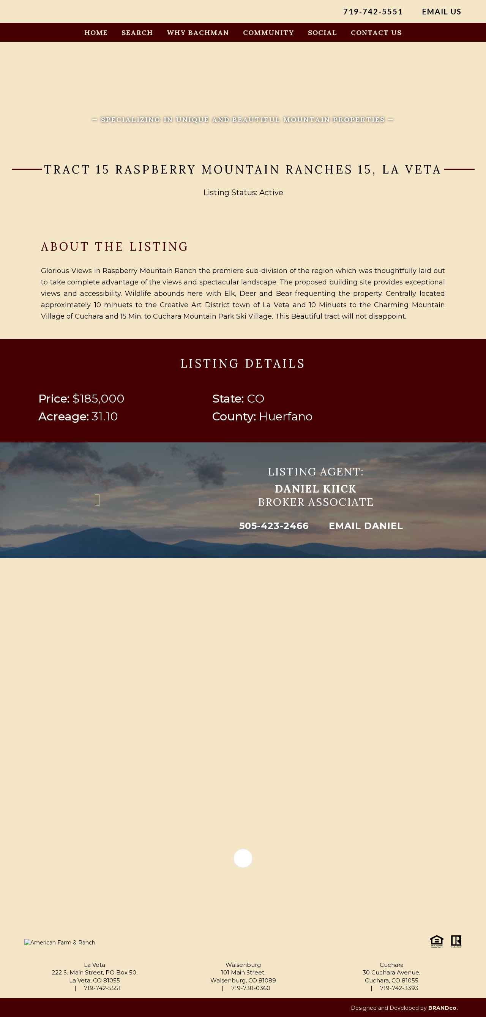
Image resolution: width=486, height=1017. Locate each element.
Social (322, 32)
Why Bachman (198, 32)
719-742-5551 (372, 12)
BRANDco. (443, 1007)
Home (96, 32)
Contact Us (376, 32)
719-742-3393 (398, 988)
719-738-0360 (250, 988)
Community (268, 32)
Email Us (441, 12)
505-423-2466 (272, 525)
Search (137, 32)
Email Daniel (364, 525)
